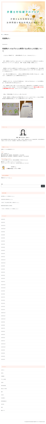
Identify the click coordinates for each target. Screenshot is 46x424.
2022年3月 (3, 275)
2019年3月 (3, 359)
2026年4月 (3, 219)
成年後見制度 (3, 385)
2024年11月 (3, 225)
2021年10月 (3, 287)
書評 (2, 391)
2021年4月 (3, 303)
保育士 (2, 373)
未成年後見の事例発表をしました (7, 199)
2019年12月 (3, 343)
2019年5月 (3, 353)
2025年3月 (3, 222)
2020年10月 (3, 318)
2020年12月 (3, 312)
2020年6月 (3, 331)
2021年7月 (3, 297)
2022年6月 (3, 269)
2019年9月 (3, 350)
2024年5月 (3, 241)
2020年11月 (3, 315)
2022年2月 (3, 278)
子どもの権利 (3, 379)
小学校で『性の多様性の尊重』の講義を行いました (10, 202)
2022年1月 (3, 281)
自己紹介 (2, 404)
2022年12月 (3, 259)
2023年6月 (3, 250)
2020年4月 (3, 334)
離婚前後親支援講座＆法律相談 (6, 205)
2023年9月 (3, 247)
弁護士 (2, 382)
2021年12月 (3, 284)
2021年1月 (3, 309)
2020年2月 (3, 337)
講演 (2, 407)
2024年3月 (3, 244)
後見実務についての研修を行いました (7, 196)
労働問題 (2, 376)
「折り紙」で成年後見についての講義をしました (9, 208)
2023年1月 (3, 256)
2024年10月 (3, 228)
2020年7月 (3, 328)
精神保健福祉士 (4, 401)
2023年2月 (3, 253)
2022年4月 (3, 272)
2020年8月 (3, 325)
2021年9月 (3, 290)
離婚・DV (3, 410)
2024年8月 (3, 234)
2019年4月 (3, 356)
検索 (2, 184)
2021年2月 (3, 306)
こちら (2, 151)
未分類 (2, 394)
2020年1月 (3, 340)
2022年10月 (3, 262)
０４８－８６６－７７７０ (6, 158)
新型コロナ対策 (4, 388)
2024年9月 (3, 231)
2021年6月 (3, 300)
